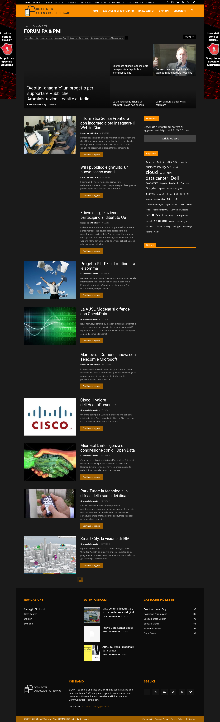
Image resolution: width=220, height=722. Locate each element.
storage (172, 221)
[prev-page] (146, 254)
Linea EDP (59, 2)
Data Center (146, 10)
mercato (159, 199)
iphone (184, 193)
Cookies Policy (161, 719)
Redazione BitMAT (111, 616)
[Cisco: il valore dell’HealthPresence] (50, 417)
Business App (60, 38)
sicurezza (154, 214)
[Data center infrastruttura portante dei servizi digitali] (92, 615)
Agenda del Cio (31, 38)
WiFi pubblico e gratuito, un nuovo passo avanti (104, 169)
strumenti (150, 226)
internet (150, 193)
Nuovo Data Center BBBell (117, 627)
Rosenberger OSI (160, 209)
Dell (175, 178)
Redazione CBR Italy (36, 104)
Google (151, 188)
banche (184, 162)
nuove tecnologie (154, 204)
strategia (182, 221)
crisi (169, 172)
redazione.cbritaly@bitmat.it (95, 706)
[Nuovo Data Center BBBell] (92, 634)
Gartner (185, 183)
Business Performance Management (107, 38)
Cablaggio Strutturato (118, 10)
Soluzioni (180, 10)
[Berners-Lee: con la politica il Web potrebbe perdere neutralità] (174, 60)
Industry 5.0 (86, 2)
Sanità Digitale (100, 2)
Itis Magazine (72, 2)
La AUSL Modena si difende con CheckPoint (105, 311)
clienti (175, 167)
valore (149, 231)
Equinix (163, 183)
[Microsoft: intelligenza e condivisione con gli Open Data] (50, 462)
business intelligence (158, 167)
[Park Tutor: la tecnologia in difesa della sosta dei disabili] (50, 503)
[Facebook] (167, 2)
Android (161, 162)
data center (157, 178)
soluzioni (160, 220)
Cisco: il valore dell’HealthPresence (98, 402)
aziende (172, 162)
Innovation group (175, 188)
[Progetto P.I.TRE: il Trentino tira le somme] (50, 280)
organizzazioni (171, 204)
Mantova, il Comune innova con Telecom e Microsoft (108, 357)
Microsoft (172, 199)
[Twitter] (188, 2)
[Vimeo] (193, 2)
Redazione (191, 719)
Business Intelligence (79, 38)
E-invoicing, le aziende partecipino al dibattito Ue (103, 215)
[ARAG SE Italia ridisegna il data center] (92, 653)
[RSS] (183, 2)
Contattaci (150, 2)
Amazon (150, 162)
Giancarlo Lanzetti (89, 273)
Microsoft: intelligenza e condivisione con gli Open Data (107, 448)
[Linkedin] (177, 2)
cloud (152, 172)
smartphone (182, 215)
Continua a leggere (91, 154)
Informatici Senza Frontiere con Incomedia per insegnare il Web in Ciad (107, 123)
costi (162, 173)
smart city (169, 215)
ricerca (189, 204)
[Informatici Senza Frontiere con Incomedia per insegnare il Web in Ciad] (50, 135)
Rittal (148, 209)
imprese (161, 188)
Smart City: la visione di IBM (105, 538)
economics (152, 183)
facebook (173, 183)
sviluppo (177, 226)
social (149, 221)
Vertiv (156, 232)
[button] (192, 11)
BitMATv (36, 2)
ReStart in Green (116, 2)
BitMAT (27, 2)
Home (95, 10)
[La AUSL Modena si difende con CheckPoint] (50, 326)
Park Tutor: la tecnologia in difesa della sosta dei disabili (105, 493)
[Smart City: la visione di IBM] (50, 555)
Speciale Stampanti (135, 2)
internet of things (164, 194)
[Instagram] (172, 2)
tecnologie (187, 226)
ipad (176, 193)
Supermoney (163, 226)
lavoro (149, 199)
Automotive (47, 38)
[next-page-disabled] (151, 254)
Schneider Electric (179, 209)
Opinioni (164, 10)
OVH (182, 204)
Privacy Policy (177, 719)
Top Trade (47, 2)
